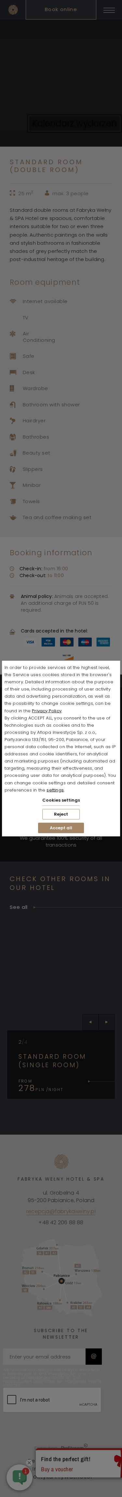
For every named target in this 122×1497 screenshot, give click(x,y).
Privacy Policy (46, 710)
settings (55, 790)
